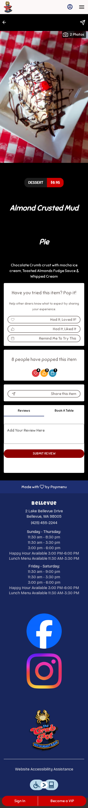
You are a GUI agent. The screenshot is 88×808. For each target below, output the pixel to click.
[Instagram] (44, 670)
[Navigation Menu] (82, 7)
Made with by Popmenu (35, 486)
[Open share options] (82, 22)
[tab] (24, 410)
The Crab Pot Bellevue (44, 731)
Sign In (19, 801)
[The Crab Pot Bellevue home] (25, 7)
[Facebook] (44, 630)
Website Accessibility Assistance (44, 769)
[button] (5, 22)
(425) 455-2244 (44, 523)
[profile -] (70, 7)
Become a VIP (62, 801)
